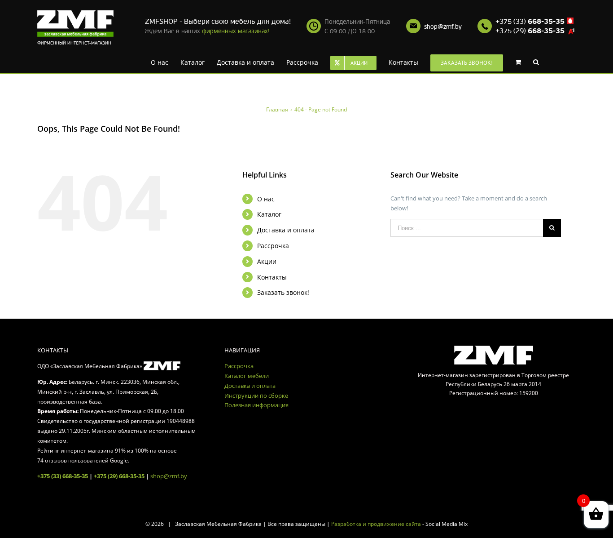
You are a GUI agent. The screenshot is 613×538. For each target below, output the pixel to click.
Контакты (272, 277)
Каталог (269, 214)
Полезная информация (256, 405)
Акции (266, 261)
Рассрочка (273, 245)
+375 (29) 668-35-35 (119, 476)
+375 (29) (530, 31)
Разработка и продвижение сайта (376, 524)
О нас (266, 199)
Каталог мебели (246, 376)
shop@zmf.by (443, 27)
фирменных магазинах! (236, 31)
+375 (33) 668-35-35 (62, 476)
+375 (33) (530, 21)
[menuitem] (163, 61)
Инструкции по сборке (256, 395)
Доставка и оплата (286, 230)
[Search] (522, 61)
